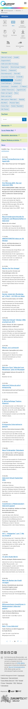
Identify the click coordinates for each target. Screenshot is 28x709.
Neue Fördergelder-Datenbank (13, 450)
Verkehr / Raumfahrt (17, 106)
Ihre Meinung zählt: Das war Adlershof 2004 (12, 184)
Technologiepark (8, 10)
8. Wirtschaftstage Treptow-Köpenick (12, 402)
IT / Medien (23, 86)
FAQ (16, 680)
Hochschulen (5, 86)
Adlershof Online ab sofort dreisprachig (11, 386)
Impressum (21, 675)
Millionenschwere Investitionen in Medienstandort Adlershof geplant (13, 606)
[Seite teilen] (15, 652)
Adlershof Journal (6, 57)
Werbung (19, 683)
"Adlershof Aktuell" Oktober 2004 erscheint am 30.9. (14, 321)
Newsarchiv (5, 125)
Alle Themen (4, 109)
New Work (4, 103)
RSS (15, 683)
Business (3, 70)
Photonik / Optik (14, 103)
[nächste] (21, 641)
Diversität (17, 73)
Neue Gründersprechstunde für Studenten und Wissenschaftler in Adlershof (14, 219)
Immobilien (14, 86)
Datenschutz (4, 678)
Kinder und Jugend (6, 93)
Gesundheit (18, 80)
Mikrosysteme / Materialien (9, 99)
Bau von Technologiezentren (17, 667)
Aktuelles (18, 10)
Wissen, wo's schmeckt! (10, 348)
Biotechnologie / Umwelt (18, 67)
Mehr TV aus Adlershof (10, 626)
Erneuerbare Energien (7, 77)
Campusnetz (12, 70)
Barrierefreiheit (13, 678)
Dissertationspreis (6, 73)
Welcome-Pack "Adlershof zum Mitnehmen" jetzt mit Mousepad (13, 368)
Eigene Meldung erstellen (10, 140)
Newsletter (9, 683)
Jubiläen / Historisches (7, 90)
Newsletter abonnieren (9, 135)
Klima (16, 93)
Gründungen (17, 83)
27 (18, 641)
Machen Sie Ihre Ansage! (11, 268)
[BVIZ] (18, 691)
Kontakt (21, 680)
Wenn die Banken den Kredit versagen (12, 581)
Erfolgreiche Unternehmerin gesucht (12, 425)
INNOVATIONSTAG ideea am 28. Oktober (13, 240)
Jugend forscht (21, 90)
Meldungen (4, 12)
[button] (2, 652)
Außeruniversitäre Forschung (9, 64)
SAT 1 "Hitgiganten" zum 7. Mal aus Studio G (13, 535)
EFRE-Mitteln (21, 663)
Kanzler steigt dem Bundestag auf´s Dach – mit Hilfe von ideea (13, 295)
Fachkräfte (20, 77)
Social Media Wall (7, 130)
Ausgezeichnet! (5, 60)
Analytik (16, 57)
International (4, 685)
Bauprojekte (4, 67)
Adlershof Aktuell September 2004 (12, 479)
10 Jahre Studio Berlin (10, 557)
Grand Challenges (6, 83)
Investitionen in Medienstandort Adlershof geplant (13, 505)
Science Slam (5, 106)
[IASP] (11, 691)
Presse (3, 683)
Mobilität (21, 99)
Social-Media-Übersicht (7, 680)
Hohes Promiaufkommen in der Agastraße (13, 160)
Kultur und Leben (6, 96)
